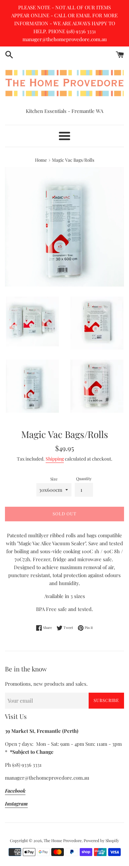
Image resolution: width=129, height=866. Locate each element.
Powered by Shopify (101, 840)
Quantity (84, 478)
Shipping (55, 459)
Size (54, 478)
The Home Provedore (63, 840)
